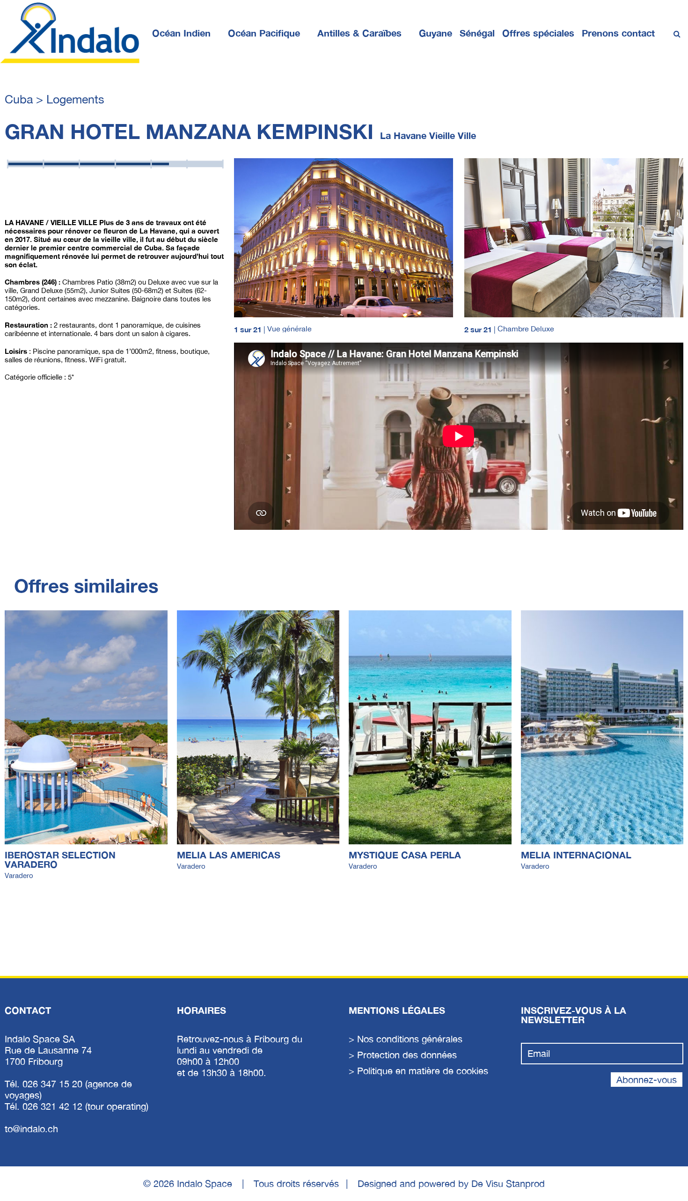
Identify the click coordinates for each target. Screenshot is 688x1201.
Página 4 (18, 193)
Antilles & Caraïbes (359, 32)
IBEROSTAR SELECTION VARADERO (60, 859)
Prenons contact (618, 32)
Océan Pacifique (264, 32)
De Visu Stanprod (508, 1183)
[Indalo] (70, 33)
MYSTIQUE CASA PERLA (405, 854)
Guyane (435, 32)
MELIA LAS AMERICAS (228, 854)
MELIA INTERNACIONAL (576, 854)
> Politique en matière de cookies (418, 1070)
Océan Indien (181, 32)
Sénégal (477, 32)
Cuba (20, 99)
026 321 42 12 (53, 1106)
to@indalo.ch (31, 1128)
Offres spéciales (538, 32)
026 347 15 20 (53, 1083)
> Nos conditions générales (405, 1038)
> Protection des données (403, 1054)
